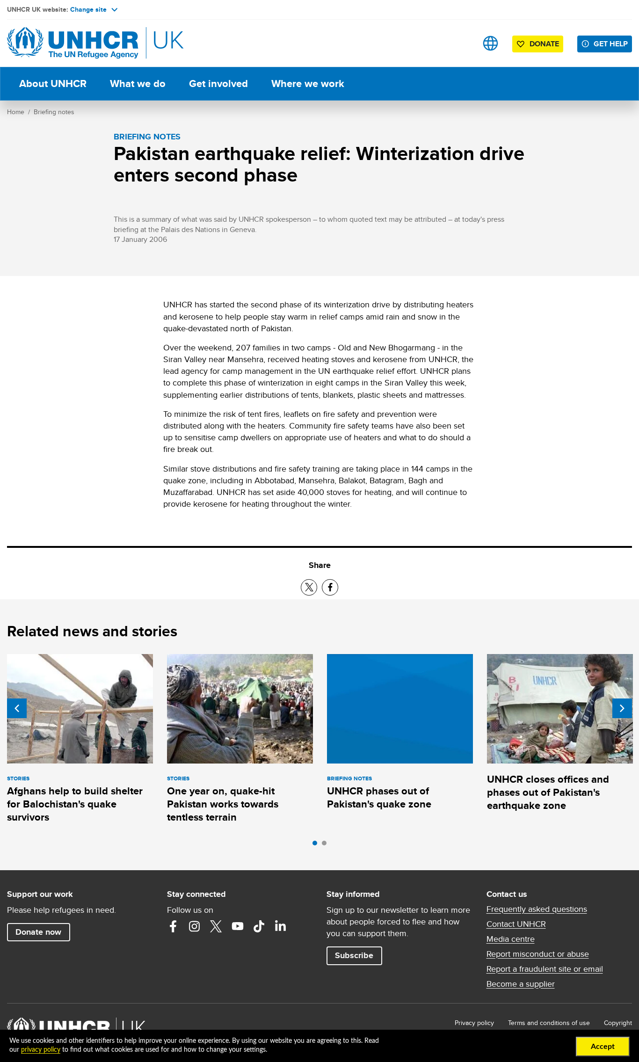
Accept (603, 1046)
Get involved (218, 83)
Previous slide (17, 708)
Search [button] (461, 43)
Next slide (622, 708)
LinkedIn (281, 926)
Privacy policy (474, 1022)
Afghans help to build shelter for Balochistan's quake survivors (75, 804)
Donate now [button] (38, 932)
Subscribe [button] (354, 955)
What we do (138, 83)
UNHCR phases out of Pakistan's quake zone (379, 797)
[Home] (72, 43)
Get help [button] (611, 43)
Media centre (511, 939)
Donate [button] (544, 43)
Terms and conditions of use (549, 1022)
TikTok (259, 926)
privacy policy (40, 1050)
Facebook (173, 926)
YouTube (238, 926)
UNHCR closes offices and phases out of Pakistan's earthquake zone (548, 792)
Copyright (618, 1022)
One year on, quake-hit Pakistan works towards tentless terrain (222, 804)
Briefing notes (54, 111)
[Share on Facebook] (330, 587)
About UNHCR (53, 83)
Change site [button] (88, 9)
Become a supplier (521, 984)
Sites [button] (490, 43)
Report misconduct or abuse (538, 954)
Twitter (216, 926)
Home (15, 111)
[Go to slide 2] (326, 845)
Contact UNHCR (516, 924)
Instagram (195, 926)
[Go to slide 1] (317, 845)
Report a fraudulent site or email (545, 969)
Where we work (307, 83)
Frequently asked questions (537, 909)
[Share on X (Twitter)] (309, 587)
